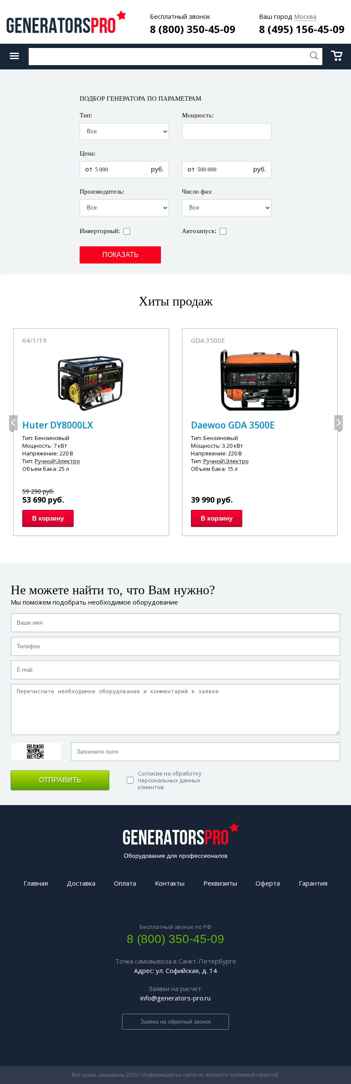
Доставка (81, 883)
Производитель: (102, 192)
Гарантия (313, 883)
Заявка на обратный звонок (175, 1021)
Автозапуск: (199, 231)
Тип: (86, 115)
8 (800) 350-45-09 (192, 29)
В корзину (48, 518)
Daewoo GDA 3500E (233, 425)
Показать (120, 254)
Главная (36, 883)
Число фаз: (197, 192)
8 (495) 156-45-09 (302, 29)
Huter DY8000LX (57, 425)
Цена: (87, 153)
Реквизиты (220, 883)
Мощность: (198, 115)
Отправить (60, 780)
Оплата (125, 883)
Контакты (169, 883)
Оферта (268, 883)
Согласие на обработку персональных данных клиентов (170, 780)
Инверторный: (100, 231)
